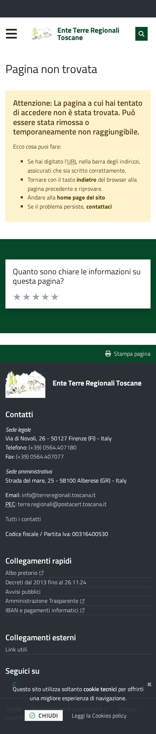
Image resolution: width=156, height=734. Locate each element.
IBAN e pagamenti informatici (45, 610)
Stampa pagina (132, 353)
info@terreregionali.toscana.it (59, 495)
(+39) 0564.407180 (53, 447)
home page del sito (81, 197)
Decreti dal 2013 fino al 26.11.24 (45, 582)
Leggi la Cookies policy (99, 715)
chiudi (48, 715)
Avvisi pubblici (23, 591)
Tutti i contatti (23, 519)
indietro (87, 179)
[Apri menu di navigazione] (11, 33)
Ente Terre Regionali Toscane (97, 382)
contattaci (99, 206)
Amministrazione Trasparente (45, 600)
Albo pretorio (24, 572)
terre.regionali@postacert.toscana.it (62, 504)
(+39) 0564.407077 (40, 456)
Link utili (16, 649)
